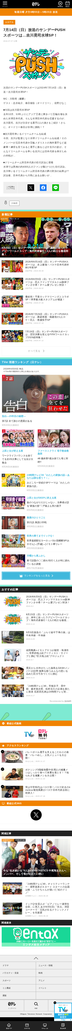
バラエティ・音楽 (11, 973)
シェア (43, 187)
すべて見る (34, 351)
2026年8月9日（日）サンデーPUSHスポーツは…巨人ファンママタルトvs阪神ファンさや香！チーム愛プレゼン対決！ (48, 599)
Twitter (36, 815)
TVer (29, 734)
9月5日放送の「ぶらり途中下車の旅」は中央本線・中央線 (48, 634)
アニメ (42, 980)
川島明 (14, 203)
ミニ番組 (7, 988)
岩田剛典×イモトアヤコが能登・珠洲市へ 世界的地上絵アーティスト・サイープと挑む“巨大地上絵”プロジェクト (47, 653)
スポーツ (7, 980)
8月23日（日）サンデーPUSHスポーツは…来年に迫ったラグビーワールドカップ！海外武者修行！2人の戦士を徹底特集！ (48, 617)
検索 (36, 1008)
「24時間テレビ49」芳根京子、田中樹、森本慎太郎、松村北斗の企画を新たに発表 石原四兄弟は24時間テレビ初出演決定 (48, 689)
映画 (41, 973)
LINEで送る (55, 187)
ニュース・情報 (46, 965)
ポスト (30, 187)
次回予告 (9, 22)
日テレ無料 (43, 734)
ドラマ (6, 965)
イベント (43, 988)
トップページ (12, 1008)
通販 (5, 995)
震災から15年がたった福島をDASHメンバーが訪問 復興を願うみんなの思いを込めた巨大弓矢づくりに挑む (48, 671)
